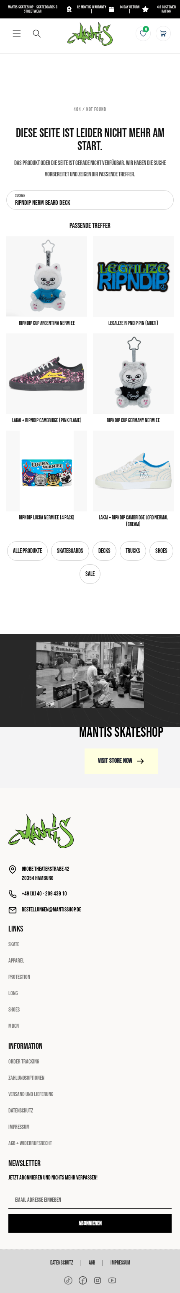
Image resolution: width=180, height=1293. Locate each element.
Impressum (19, 1126)
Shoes (161, 551)
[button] (17, 33)
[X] (97, 1280)
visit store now (115, 761)
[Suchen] (37, 33)
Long (13, 993)
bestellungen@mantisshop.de (51, 909)
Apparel (16, 960)
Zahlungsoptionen (26, 1077)
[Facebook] (83, 1280)
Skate (13, 944)
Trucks (133, 551)
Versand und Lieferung (30, 1094)
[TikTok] (68, 1280)
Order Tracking (23, 1061)
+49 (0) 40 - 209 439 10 (44, 893)
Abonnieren (90, 1223)
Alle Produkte (27, 551)
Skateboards (70, 551)
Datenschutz (20, 1110)
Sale (90, 574)
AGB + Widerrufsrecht (30, 1143)
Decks (104, 551)
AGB (92, 1262)
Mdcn (13, 1026)
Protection (19, 977)
